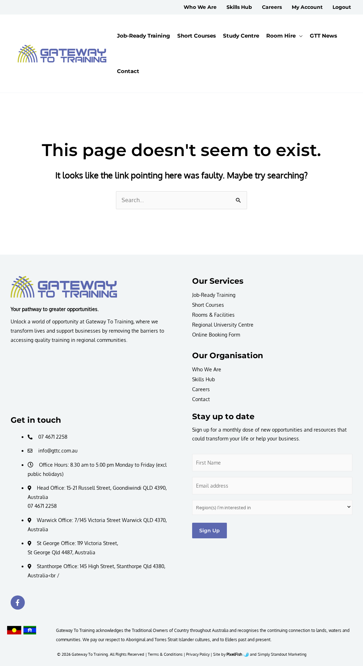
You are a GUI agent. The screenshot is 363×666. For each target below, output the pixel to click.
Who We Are (206, 369)
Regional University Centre (222, 325)
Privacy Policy (198, 654)
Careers (201, 389)
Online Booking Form (216, 335)
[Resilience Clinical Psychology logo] (64, 286)
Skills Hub (203, 379)
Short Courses (208, 305)
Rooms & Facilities (213, 315)
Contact (201, 399)
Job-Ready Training (213, 295)
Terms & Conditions (165, 654)
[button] (299, 36)
